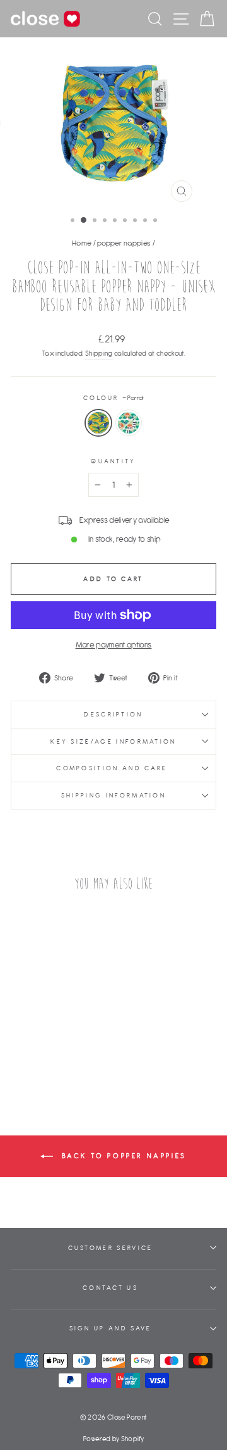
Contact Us (110, 1288)
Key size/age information (113, 741)
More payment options (114, 644)
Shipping (99, 353)
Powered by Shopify (113, 1438)
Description (113, 714)
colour (113, 398)
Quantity (113, 461)
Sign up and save (110, 1328)
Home (81, 242)
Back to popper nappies (122, 1155)
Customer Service (110, 1248)
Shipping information (113, 795)
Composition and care (113, 768)
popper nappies (124, 242)
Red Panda (128, 422)
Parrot (98, 422)
